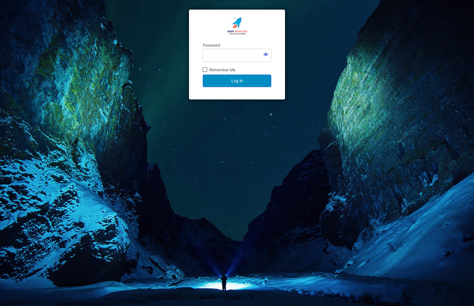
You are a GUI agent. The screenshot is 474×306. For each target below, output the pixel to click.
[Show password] (265, 54)
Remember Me (221, 69)
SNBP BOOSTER (237, 27)
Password (211, 45)
